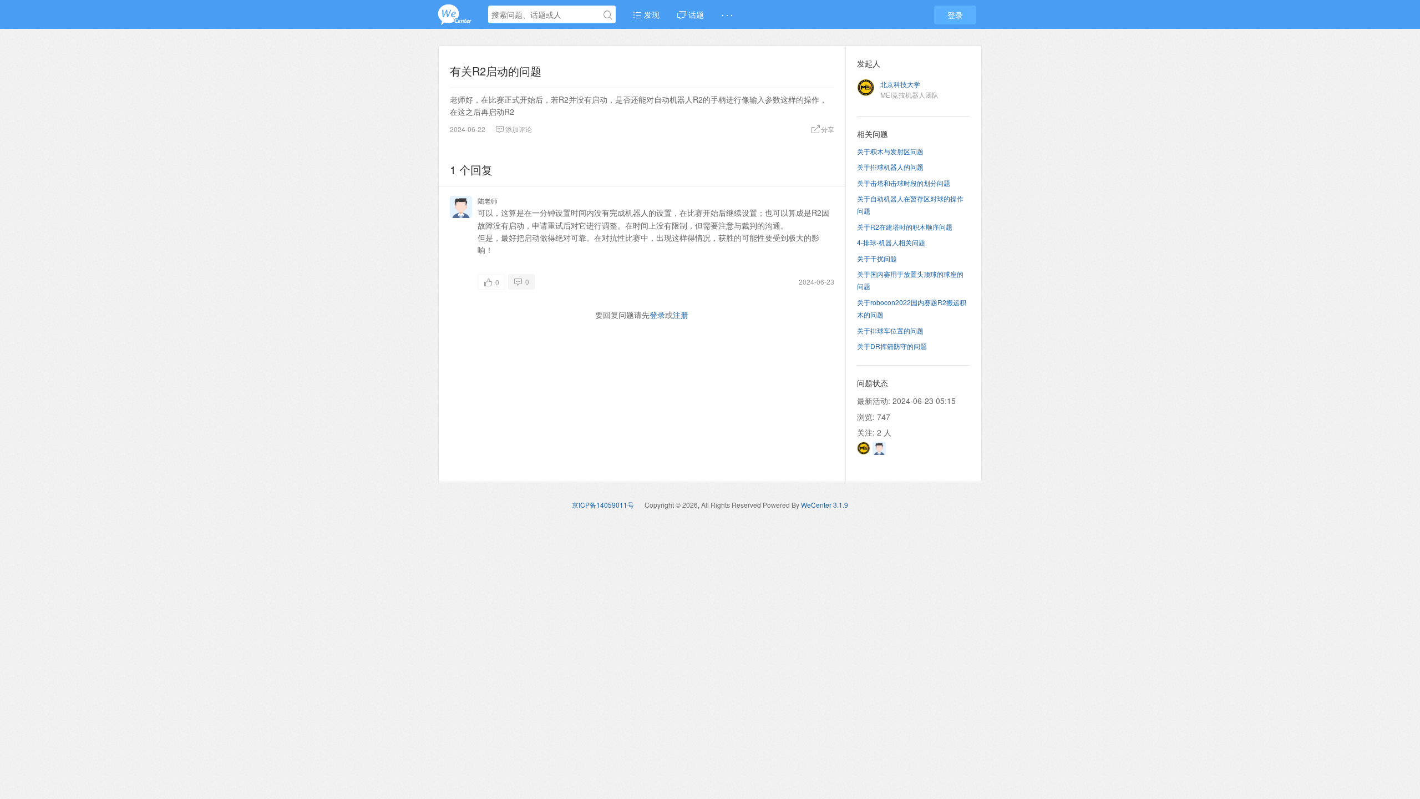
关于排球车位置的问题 (890, 330)
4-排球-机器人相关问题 (891, 242)
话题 (695, 14)
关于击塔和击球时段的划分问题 (903, 183)
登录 (955, 15)
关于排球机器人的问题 (890, 166)
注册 (680, 314)
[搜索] (608, 15)
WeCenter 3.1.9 (824, 504)
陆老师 (488, 200)
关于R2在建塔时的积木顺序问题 (904, 226)
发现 (651, 14)
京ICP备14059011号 (603, 504)
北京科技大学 (900, 84)
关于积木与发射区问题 (890, 151)
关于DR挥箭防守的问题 (892, 346)
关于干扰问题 (877, 258)
